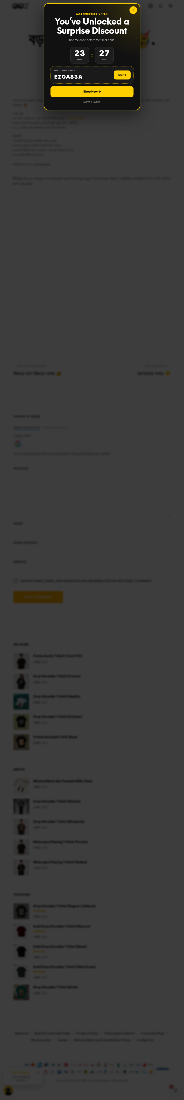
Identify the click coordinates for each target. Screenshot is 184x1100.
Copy (122, 75)
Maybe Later (92, 102)
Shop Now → (92, 91)
